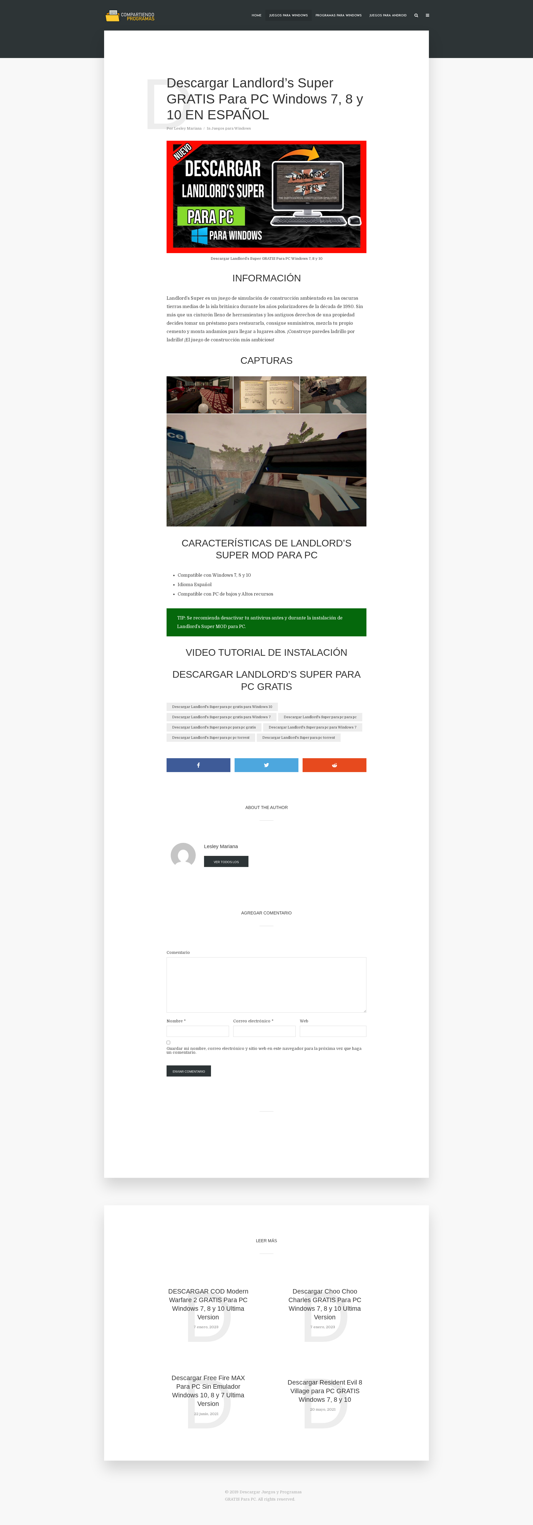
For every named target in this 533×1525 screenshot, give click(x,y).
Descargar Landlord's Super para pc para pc (320, 717)
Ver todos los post (226, 863)
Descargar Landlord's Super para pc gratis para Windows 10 (222, 707)
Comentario (178, 952)
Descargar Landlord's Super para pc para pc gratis (214, 727)
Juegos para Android (388, 15)
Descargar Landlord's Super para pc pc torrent (211, 738)
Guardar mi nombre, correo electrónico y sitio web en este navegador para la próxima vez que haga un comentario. (264, 1050)
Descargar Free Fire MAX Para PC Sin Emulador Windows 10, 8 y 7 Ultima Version (208, 1390)
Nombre (176, 1021)
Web (304, 1021)
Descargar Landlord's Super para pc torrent (298, 738)
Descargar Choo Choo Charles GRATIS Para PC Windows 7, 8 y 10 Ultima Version (324, 1304)
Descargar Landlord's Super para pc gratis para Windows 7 (221, 717)
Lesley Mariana (188, 128)
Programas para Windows (339, 15)
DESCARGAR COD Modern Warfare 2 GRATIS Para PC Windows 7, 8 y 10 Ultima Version (208, 1304)
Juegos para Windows (288, 15)
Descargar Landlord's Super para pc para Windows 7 (313, 727)
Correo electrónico (253, 1021)
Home (257, 15)
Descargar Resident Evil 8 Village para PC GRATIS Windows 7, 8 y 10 (325, 1391)
